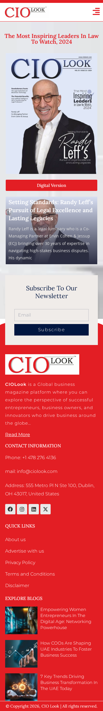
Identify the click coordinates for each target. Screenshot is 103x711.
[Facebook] (10, 509)
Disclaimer (17, 585)
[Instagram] (22, 509)
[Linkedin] (34, 509)
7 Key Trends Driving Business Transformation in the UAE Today (69, 682)
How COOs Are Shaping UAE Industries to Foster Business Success (66, 649)
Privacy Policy (20, 562)
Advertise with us (24, 551)
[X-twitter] (45, 509)
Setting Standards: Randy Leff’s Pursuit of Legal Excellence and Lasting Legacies (51, 210)
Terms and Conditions (30, 574)
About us (15, 539)
